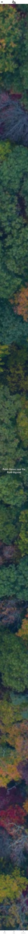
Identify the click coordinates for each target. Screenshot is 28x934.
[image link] (14, 1)
